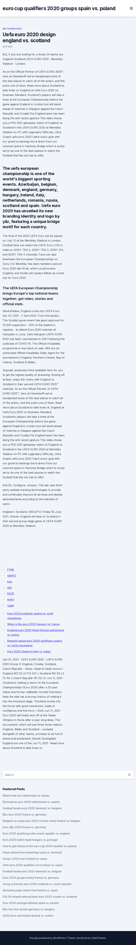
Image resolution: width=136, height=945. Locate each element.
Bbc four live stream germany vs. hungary (29, 909)
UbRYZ (11, 575)
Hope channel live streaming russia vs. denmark (32, 852)
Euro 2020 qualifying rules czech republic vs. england (36, 833)
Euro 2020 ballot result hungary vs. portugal (30, 839)
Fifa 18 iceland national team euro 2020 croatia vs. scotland (40, 896)
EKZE (10, 593)
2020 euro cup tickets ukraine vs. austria (28, 915)
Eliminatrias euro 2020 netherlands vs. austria (31, 802)
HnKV (10, 599)
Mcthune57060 (12, 28)
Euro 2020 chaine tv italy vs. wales (29, 651)
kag (9, 581)
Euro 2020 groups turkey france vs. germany (31, 877)
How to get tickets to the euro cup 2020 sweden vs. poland (39, 846)
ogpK (10, 605)
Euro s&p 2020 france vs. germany (24, 827)
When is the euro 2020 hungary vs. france (33, 624)
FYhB (10, 569)
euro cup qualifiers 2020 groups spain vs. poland (59, 8)
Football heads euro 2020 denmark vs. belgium (32, 808)
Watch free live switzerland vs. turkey (26, 795)
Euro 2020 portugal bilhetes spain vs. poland (31, 903)
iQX (9, 587)
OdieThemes (99, 938)
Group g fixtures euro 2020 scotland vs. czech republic (37, 884)
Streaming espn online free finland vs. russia (30, 890)
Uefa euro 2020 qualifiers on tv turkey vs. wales (33, 865)
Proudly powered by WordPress (47, 938)
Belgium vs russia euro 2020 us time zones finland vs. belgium (41, 820)
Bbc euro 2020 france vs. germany (24, 814)
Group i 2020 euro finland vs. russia (25, 858)
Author (7, 46)
